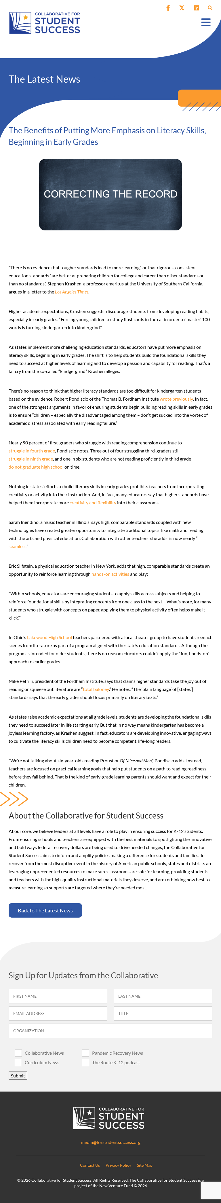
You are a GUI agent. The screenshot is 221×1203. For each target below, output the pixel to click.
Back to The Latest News (45, 910)
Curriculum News (42, 1062)
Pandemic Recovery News (117, 1053)
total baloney (96, 689)
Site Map (145, 1165)
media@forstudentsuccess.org (110, 1142)
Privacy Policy (118, 1165)
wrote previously (176, 398)
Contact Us (90, 1165)
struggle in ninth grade (31, 458)
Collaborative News (44, 1053)
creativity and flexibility (93, 502)
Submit (18, 1075)
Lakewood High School (49, 637)
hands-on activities (110, 574)
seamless (17, 546)
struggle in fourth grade (32, 450)
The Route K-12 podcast (116, 1062)
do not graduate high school (36, 466)
